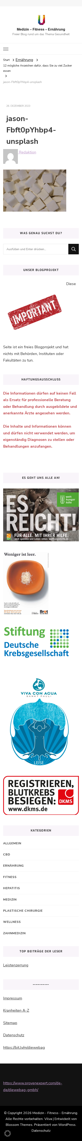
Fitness (10, 877)
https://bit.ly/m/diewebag (24, 1047)
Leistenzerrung (15, 965)
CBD (6, 855)
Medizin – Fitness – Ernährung (41, 29)
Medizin (10, 900)
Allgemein (12, 843)
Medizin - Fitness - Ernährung (54, 1113)
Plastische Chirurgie (23, 911)
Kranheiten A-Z (16, 1010)
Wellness (12, 922)
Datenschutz (13, 1035)
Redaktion (27, 152)
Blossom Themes (19, 1124)
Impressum (12, 998)
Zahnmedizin (14, 933)
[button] (7, 1133)
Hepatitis (11, 888)
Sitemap (10, 1022)
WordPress (66, 1124)
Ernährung (24, 59)
